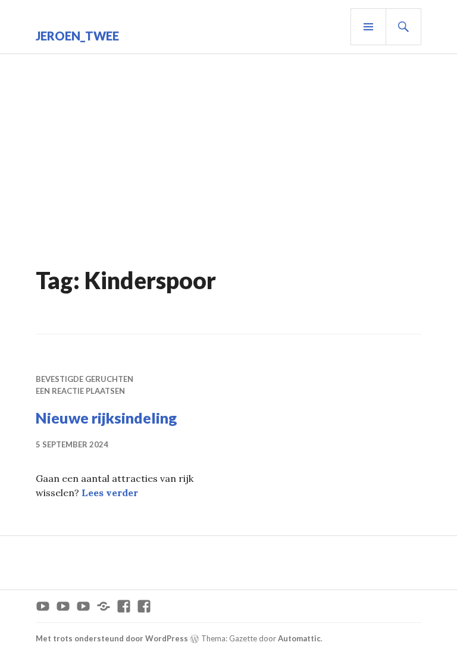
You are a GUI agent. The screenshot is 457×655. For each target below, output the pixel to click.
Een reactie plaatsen (80, 391)
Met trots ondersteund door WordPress (112, 638)
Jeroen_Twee (77, 36)
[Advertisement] (231, 173)
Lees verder (110, 493)
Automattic (299, 638)
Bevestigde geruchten (84, 379)
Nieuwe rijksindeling (106, 418)
